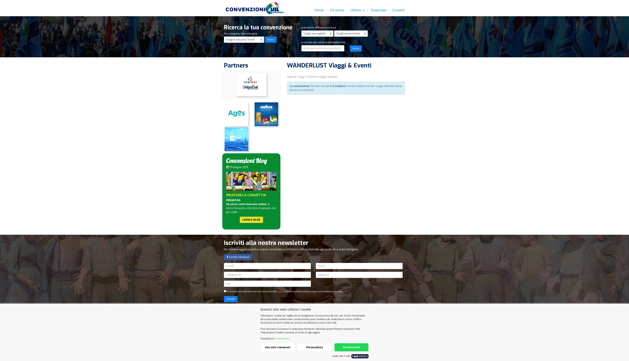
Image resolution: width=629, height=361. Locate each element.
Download (378, 10)
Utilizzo (356, 10)
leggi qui (281, 291)
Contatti (398, 10)
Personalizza (314, 347)
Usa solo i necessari (277, 347)
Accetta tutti (351, 347)
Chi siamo (336, 10)
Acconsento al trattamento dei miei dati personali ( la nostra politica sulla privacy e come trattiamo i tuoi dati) (284, 291)
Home (319, 10)
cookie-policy (282, 338)
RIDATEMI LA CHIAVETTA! (246, 195)
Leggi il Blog (251, 219)
